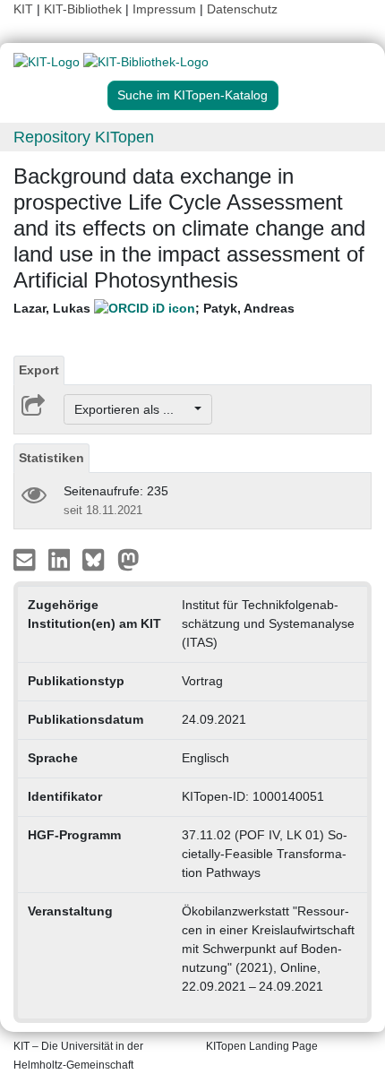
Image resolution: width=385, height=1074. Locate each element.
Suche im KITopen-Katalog (192, 95)
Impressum (164, 9)
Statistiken (51, 458)
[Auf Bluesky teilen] (98, 559)
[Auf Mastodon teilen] (128, 559)
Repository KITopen (83, 137)
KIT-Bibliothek (84, 9)
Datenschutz (242, 9)
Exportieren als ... (133, 409)
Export (39, 370)
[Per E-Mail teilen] (26, 559)
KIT (23, 9)
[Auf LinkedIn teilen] (61, 559)
